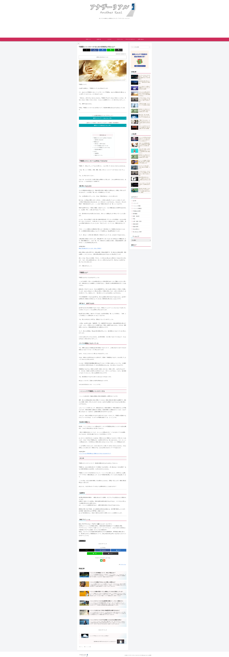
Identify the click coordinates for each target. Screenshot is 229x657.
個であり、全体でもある (100, 143)
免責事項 (97, 153)
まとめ (95, 151)
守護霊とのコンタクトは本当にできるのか (103, 137)
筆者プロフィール (98, 155)
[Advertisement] (114, 28)
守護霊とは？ (96, 141)
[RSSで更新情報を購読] (104, 560)
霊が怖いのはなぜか (99, 139)
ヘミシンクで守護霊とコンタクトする (102, 147)
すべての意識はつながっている (101, 145)
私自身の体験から (98, 149)
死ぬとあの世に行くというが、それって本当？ (90, 248)
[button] (119, 50)
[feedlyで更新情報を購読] (101, 560)
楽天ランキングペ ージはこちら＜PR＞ (102, 118)
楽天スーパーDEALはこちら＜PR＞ (102, 125)
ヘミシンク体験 (82, 540)
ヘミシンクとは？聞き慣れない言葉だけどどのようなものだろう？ (95, 453)
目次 (101, 135)
